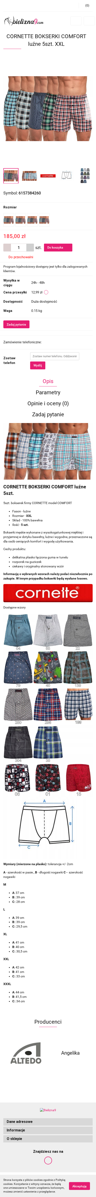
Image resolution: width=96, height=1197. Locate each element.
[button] (48, 1122)
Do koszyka (55, 247)
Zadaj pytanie (16, 324)
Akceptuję (79, 1186)
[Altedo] (25, 1053)
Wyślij (37, 365)
